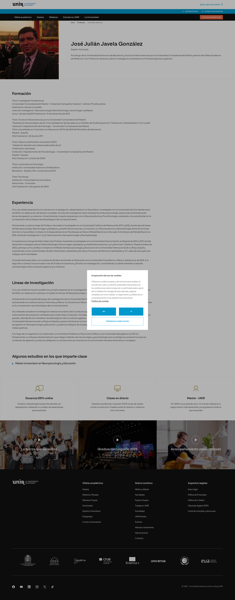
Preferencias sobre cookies (117, 321)
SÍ (131, 311)
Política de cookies (100, 301)
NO (104, 311)
